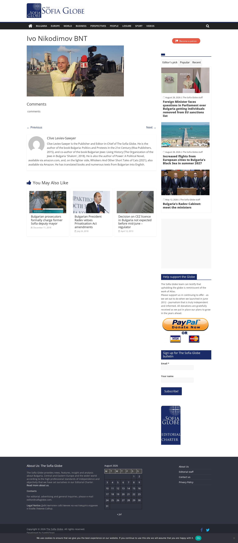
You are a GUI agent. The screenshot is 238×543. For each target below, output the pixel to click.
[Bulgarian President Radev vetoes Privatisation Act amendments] (91, 193)
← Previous (34, 127)
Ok (198, 538)
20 (123, 494)
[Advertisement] (186, 243)
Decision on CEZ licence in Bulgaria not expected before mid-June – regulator (135, 222)
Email (165, 363)
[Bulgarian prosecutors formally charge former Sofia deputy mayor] (47, 193)
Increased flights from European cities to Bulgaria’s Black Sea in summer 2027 (184, 159)
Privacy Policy (186, 482)
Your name (167, 376)
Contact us (184, 477)
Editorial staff (186, 471)
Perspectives (98, 25)
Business (81, 25)
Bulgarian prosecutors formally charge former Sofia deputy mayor (46, 220)
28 (128, 500)
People (114, 25)
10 (107, 488)
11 (112, 488)
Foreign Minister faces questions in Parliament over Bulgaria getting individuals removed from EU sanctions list (184, 109)
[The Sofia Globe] (30, 26)
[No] (234, 538)
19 (118, 494)
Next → (151, 127)
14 (128, 488)
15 (134, 488)
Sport (138, 25)
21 (128, 494)
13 (123, 488)
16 (139, 488)
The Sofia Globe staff (193, 97)
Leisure (126, 25)
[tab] (170, 63)
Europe (55, 25)
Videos (150, 25)
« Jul (119, 514)
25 (112, 500)
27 (123, 500)
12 (118, 488)
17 (107, 494)
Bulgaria (41, 25)
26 (118, 500)
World (68, 25)
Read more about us (38, 485)
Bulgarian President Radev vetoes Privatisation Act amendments (88, 222)
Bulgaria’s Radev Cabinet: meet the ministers (182, 205)
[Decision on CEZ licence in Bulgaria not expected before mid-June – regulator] (135, 193)
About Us (184, 466)
